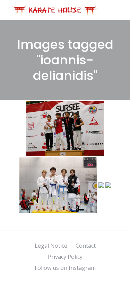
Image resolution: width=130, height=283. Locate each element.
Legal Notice (51, 245)
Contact (86, 245)
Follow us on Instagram (65, 268)
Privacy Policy (65, 257)
